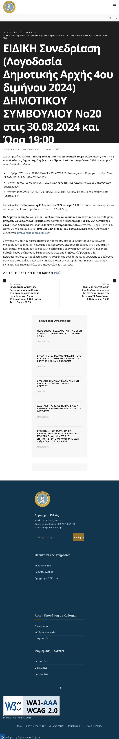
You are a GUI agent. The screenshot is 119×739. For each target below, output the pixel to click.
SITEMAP (19, 726)
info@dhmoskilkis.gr (52, 527)
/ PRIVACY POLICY (56, 726)
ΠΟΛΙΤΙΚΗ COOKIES (75, 726)
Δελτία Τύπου (42, 661)
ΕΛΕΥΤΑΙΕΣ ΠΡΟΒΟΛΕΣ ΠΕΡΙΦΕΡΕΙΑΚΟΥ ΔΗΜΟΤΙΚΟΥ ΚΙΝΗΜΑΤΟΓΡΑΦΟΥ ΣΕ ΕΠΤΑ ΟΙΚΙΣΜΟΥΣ (59, 408)
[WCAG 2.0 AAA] (59, 706)
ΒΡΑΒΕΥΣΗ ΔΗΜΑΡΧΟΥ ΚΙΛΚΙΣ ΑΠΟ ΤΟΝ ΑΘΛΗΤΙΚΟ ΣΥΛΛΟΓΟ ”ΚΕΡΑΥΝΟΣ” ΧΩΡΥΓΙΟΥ (58, 383)
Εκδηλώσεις (41, 667)
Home (5, 32)
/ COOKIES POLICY (94, 726)
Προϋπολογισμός (44, 571)
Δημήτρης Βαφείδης (52, 149)
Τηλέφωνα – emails (45, 632)
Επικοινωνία (41, 626)
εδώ (57, 273)
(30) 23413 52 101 (66, 523)
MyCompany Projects (29, 737)
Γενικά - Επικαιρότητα (23, 32)
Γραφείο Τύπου (43, 638)
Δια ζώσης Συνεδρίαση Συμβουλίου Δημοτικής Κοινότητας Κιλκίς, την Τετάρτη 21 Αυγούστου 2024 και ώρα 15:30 (95, 292)
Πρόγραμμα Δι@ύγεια (46, 578)
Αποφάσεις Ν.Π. (43, 565)
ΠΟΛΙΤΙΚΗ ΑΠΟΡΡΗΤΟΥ (36, 726)
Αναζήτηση (79, 537)
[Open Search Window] (114, 17)
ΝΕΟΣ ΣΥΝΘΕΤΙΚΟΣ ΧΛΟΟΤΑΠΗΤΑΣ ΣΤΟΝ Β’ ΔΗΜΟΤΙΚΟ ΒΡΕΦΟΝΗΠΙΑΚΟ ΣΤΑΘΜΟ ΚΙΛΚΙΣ (59, 333)
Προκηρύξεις (41, 673)
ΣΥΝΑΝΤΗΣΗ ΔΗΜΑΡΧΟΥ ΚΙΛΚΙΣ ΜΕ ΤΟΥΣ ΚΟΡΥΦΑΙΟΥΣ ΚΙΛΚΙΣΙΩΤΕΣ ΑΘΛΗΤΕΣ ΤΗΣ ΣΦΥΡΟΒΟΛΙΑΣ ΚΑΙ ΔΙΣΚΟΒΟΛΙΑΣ (59, 358)
